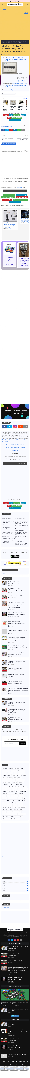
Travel (20, 814)
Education (25, 786)
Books (17, 779)
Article (4, 777)
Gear (8, 795)
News (18, 802)
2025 (15, 883)
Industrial (4, 798)
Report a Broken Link (6, 126)
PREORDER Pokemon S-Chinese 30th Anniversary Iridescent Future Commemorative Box (9, 259)
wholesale (10, 818)
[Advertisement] (15, 28)
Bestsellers (5, 779)
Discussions (20, 125)
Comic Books (11, 784)
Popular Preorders (16, 90)
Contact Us (14, 1061)
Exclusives (14, 789)
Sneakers (16, 809)
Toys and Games (6, 814)
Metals (19, 800)
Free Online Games (23, 791)
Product (14, 807)
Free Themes (13, 1064)
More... (3, 573)
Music (13, 802)
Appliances (19, 775)
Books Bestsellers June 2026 (10, 11)
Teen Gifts (19, 811)
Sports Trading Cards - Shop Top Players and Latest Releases (21, 533)
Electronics (5, 789)
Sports (21, 809)
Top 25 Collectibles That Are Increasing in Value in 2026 (15, 590)
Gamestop (21, 793)
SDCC (11, 809)
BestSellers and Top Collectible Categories (20, 517)
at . (8, 197)
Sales (7, 809)
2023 (15, 888)
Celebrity (9, 782)
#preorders (17, 768)
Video (7, 816)
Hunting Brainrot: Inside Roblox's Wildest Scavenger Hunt (17, 654)
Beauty (15, 777)
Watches (4, 818)
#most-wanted (12, 93)
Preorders (9, 807)
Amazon (9, 775)
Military (23, 800)
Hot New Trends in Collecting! (8, 517)
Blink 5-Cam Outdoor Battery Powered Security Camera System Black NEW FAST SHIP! (14, 59)
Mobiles (4, 802)
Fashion (20, 789)
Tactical (13, 811)
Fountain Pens (11, 791)
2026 (15, 881)
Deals (9, 786)
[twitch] (18, 1)
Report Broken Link (23, 1061)
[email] (25, 426)
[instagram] (16, 1)
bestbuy (19, 777)
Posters (4, 807)
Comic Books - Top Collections (21, 525)
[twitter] (13, 1)
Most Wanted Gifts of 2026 (15, 596)
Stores (9, 811)
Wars (21, 816)
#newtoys (11, 768)
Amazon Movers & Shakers (14, 150)
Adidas (4, 775)
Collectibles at (7, 199)
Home (3, 41)
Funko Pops (17, 527)
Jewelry (9, 798)
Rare (9, 770)
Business (22, 779)
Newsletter (12, 730)
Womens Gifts (17, 818)
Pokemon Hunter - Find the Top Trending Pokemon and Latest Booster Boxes (16, 710)
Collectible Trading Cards (20, 540)
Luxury (8, 800)
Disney (19, 786)
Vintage (11, 816)
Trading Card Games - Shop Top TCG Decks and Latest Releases (7, 533)
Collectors (5, 784)
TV (3, 816)
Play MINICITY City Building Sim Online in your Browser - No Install (17, 647)
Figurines (4, 791)
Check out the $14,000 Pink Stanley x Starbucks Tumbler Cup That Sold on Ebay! (18, 690)
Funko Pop (5, 793)
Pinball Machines (5, 536)
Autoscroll (15, 453)
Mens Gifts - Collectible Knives (9, 538)
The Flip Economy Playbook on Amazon (15, 447)
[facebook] (10, 1)
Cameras (4, 782)
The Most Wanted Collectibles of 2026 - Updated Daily (16, 583)
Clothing (15, 782)
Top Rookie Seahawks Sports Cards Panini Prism (17, 631)
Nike (21, 802)
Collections (21, 782)
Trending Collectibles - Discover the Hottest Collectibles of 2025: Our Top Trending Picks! (8, 520)
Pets (11, 805)
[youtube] (18, 940)
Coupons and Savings (19, 530)
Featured (4, 770)
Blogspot (25, 1064)
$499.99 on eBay (9, 264)
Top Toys (20, 199)
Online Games (5, 805)
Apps (24, 775)
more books (15, 450)
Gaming (4, 795)
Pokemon (4, 526)
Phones (15, 805)
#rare (22, 768)
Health (16, 795)
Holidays (21, 795)
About (9, 1061)
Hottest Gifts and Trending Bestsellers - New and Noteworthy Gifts (7, 541)
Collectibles (15, 120)
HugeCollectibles (6, 1006)
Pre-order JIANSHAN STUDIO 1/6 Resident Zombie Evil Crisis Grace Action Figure (9, 225)
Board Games (11, 779)
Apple (14, 775)
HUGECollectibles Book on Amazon (15, 444)
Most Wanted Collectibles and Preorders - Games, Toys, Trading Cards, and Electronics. (21, 545)
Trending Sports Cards (19, 541)
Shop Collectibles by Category (8, 524)
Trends (24, 814)
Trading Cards (14, 814)
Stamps (4, 811)
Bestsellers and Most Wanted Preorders (12, 440)
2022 (15, 890)
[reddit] (20, 426)
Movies (9, 802)
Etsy (10, 789)
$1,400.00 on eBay (24, 265)
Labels (20, 798)
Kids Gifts (15, 798)
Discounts (14, 786)
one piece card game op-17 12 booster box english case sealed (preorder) (16, 623)
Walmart (16, 816)
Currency (4, 786)
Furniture (10, 793)
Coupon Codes (19, 784)
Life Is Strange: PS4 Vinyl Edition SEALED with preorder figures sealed (24, 261)
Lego (24, 798)
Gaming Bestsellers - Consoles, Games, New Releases (7, 529)
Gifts (12, 795)
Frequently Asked (19, 528)
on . (9, 195)
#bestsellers (8, 41)
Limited (4, 800)
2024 (15, 886)
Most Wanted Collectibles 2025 (20, 537)
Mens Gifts (14, 800)
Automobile (9, 777)
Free (16, 791)
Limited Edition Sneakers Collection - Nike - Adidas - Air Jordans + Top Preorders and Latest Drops (21, 521)
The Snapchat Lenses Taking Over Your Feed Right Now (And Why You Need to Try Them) (17, 639)
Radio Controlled (21, 807)
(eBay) (10, 228)
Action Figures (21, 773)
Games (15, 793)
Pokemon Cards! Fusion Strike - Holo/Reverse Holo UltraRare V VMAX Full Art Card (16, 614)
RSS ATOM (4, 899)
